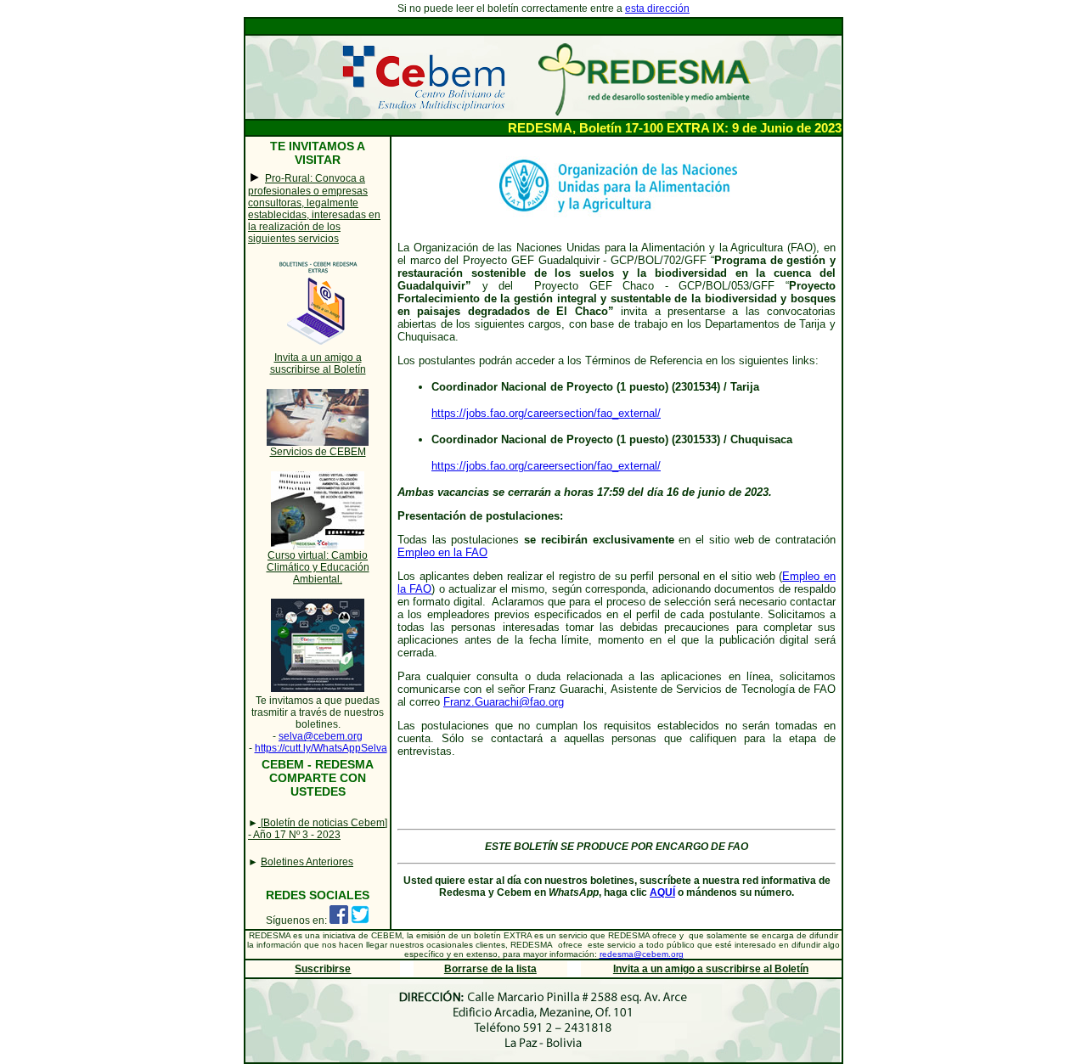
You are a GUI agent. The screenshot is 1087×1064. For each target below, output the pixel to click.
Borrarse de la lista (490, 969)
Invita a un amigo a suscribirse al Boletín (318, 363)
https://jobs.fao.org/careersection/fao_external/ (546, 413)
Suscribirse (323, 969)
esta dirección (657, 8)
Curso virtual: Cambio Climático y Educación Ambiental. (318, 567)
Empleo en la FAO (442, 552)
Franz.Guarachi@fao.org (503, 701)
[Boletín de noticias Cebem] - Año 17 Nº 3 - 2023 (317, 829)
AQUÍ (662, 892)
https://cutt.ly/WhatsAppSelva (321, 748)
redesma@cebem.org (642, 954)
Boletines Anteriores (307, 862)
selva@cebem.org (321, 736)
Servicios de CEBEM (318, 452)
